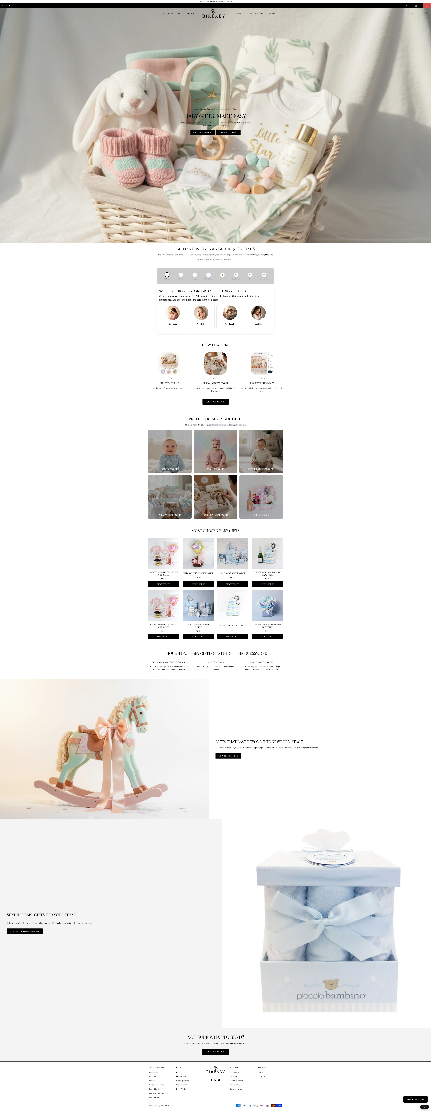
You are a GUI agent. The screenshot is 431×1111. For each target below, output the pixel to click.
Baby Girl (152, 1076)
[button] (241, 14)
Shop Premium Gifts (228, 756)
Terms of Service (236, 1089)
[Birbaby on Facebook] (3, 6)
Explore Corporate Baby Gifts (24, 931)
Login (419, 5)
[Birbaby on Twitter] (10, 6)
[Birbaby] (213, 13)
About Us (260, 1072)
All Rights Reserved (167, 1106)
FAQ (177, 1072)
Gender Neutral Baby (156, 1085)
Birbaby (157, 1106)
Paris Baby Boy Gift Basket (232, 573)
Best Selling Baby (155, 1089)
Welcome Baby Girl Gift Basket (198, 573)
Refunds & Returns (236, 1081)
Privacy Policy (235, 1085)
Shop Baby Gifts (228, 132)
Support (424, 1107)
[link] (170, 451)
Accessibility (234, 1072)
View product (163, 584)
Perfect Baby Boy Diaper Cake (233, 625)
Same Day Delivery (182, 1081)
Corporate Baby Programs (158, 1093)
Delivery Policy (235, 1076)
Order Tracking (181, 1085)
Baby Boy (152, 1081)
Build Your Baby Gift (202, 132)
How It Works (181, 1089)
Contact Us (261, 1076)
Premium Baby (154, 1097)
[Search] (426, 13)
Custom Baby (154, 1072)
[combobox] (419, 13)
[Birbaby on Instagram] (6, 6)
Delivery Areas (181, 1076)
